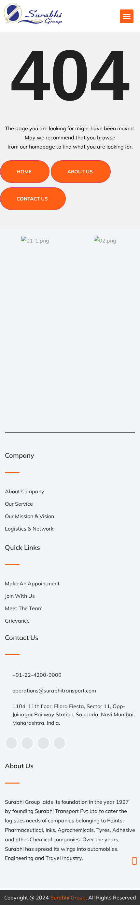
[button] (126, 16)
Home (24, 171)
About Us (80, 171)
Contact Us (32, 199)
